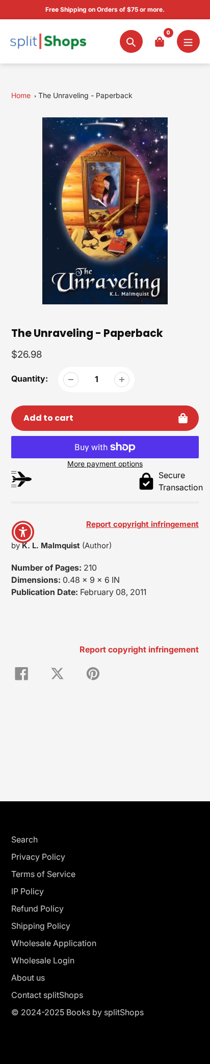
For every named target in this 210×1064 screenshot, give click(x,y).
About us (28, 978)
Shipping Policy (40, 926)
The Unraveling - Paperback (85, 95)
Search (24, 839)
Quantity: (29, 378)
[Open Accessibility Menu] (23, 532)
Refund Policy (37, 908)
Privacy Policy (38, 857)
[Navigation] (188, 41)
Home (21, 95)
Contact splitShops (47, 995)
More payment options (105, 463)
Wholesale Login (42, 960)
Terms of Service (43, 874)
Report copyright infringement (139, 649)
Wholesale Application (53, 943)
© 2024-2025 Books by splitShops (77, 1012)
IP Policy (27, 891)
